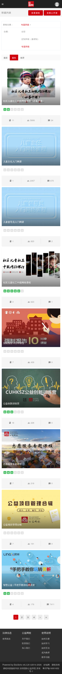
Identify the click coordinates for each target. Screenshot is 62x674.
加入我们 (26, 647)
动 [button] (19, 109)
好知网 (47, 664)
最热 (14, 57)
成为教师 (46, 652)
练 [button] (12, 109)
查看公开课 (52, 12)
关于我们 (26, 638)
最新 (6, 57)
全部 (23, 31)
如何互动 (46, 647)
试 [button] (15, 109)
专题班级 (25, 24)
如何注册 (46, 638)
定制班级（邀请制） (30, 39)
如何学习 (46, 643)
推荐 (22, 57)
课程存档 (56, 664)
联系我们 (26, 643)
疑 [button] (8, 109)
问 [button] (5, 109)
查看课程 (35, 12)
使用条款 (6, 638)
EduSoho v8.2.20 (22, 664)
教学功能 (46, 657)
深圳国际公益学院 (28, 668)
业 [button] (22, 109)
